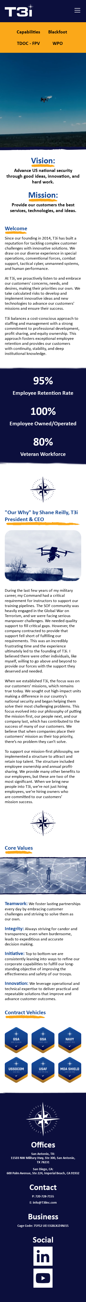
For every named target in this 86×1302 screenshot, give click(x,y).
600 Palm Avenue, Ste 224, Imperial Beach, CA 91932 (43, 1173)
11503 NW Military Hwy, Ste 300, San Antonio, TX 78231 (43, 1159)
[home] (19, 10)
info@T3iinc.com (45, 1202)
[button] (76, 10)
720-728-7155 (44, 1196)
